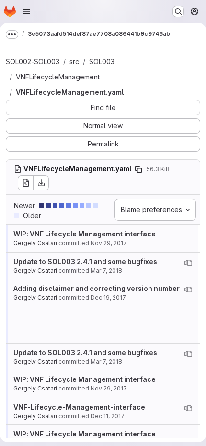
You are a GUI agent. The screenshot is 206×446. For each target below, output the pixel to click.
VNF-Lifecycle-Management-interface (79, 407)
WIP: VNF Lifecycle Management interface (84, 234)
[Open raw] (25, 182)
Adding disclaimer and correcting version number (96, 288)
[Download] (41, 182)
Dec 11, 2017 (108, 416)
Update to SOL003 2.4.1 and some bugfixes (85, 261)
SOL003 (101, 61)
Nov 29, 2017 (109, 242)
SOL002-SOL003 (32, 61)
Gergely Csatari (35, 242)
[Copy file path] (138, 169)
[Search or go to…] (178, 11)
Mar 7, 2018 (106, 270)
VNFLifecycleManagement (58, 77)
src (74, 61)
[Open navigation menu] (26, 11)
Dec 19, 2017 (108, 297)
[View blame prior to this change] (188, 263)
